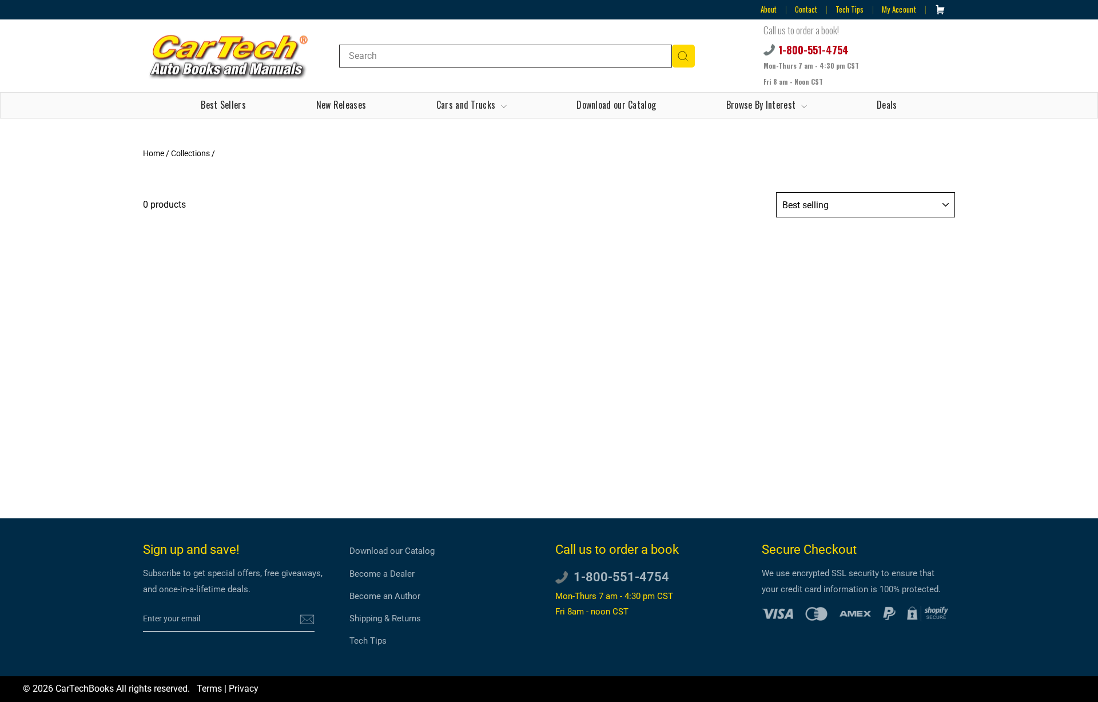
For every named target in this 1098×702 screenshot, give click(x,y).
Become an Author (384, 596)
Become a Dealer (382, 574)
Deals (887, 105)
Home (153, 153)
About (769, 9)
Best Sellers (223, 105)
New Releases (341, 105)
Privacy (243, 688)
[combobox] (505, 56)
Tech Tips (850, 9)
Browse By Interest (762, 105)
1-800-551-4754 (813, 49)
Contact (806, 9)
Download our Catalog (616, 105)
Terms (209, 688)
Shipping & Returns (385, 618)
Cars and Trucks (467, 105)
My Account (899, 9)
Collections (190, 153)
